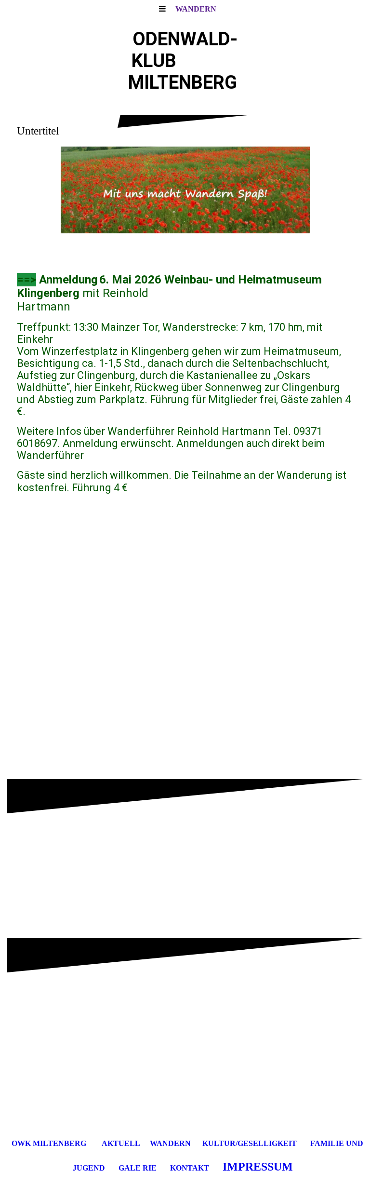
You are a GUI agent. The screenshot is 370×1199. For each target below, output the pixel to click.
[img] (185, 190)
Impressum (258, 1166)
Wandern (195, 9)
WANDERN (170, 1143)
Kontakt (189, 1168)
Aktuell (121, 1143)
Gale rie (138, 1168)
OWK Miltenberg (49, 1143)
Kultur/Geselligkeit (249, 1143)
